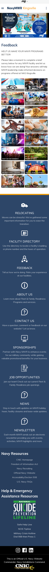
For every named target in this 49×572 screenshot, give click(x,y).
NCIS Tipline (24, 529)
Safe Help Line (24, 524)
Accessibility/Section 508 (24, 477)
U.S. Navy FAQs (24, 481)
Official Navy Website (24, 472)
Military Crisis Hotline (24, 533)
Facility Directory (24, 241)
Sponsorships (24, 347)
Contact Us (24, 321)
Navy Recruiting (24, 468)
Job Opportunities (24, 377)
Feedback (24, 268)
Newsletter (24, 430)
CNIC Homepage (24, 459)
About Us (24, 294)
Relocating (24, 213)
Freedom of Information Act (24, 464)
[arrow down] (24, 1)
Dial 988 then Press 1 (24, 536)
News (24, 404)
